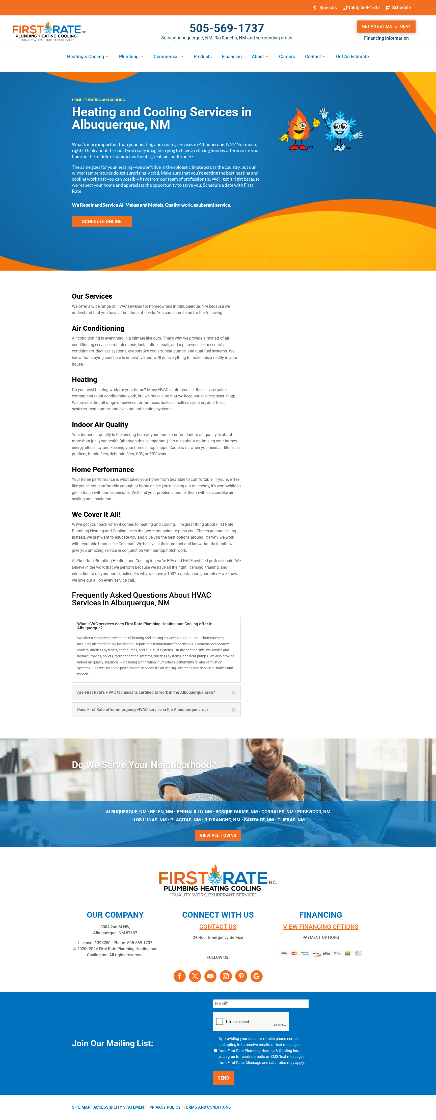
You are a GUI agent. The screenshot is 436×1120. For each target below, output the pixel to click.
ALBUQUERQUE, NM (126, 811)
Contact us (217, 926)
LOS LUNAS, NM (150, 819)
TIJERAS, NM (291, 819)
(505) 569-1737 (364, 7)
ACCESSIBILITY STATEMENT (119, 1107)
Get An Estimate (352, 57)
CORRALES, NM (277, 811)
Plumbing (129, 57)
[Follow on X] (195, 976)
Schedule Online (102, 221)
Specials (328, 7)
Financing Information (386, 38)
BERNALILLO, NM (194, 811)
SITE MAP (81, 1107)
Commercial (166, 57)
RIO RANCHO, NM (222, 819)
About (258, 57)
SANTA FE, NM (259, 819)
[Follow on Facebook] (180, 976)
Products (203, 57)
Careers (287, 57)
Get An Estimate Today (386, 26)
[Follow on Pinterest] (241, 976)
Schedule (401, 7)
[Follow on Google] (257, 976)
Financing (232, 57)
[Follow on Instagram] (226, 976)
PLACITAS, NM (185, 819)
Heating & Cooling (85, 57)
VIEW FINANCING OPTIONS (321, 926)
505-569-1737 (226, 28)
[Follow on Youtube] (210, 976)
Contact (313, 57)
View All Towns (218, 835)
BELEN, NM (161, 811)
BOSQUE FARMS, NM (236, 811)
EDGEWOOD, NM (314, 811)
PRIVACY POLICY (165, 1107)
